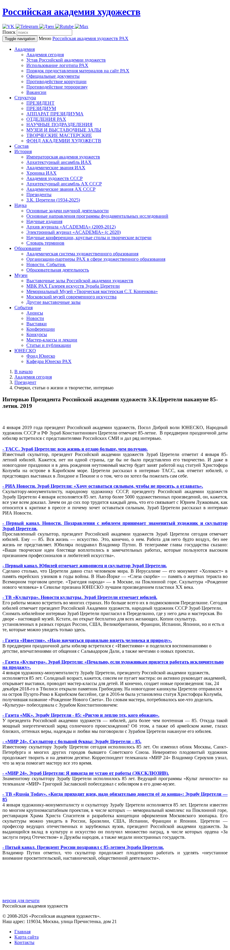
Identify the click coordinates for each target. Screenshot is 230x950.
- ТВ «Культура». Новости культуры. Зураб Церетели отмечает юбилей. (79, 597)
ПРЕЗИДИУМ (41, 108)
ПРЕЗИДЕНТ (40, 103)
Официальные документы (53, 76)
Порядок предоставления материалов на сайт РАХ (77, 70)
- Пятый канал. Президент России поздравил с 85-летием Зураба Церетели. (83, 847)
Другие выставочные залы (53, 302)
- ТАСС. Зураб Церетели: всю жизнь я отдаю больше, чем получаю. (75, 449)
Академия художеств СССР (54, 178)
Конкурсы (36, 334)
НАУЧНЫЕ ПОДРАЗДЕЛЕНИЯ (59, 124)
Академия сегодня (45, 54)
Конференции (40, 329)
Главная (22, 931)
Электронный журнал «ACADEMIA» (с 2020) (73, 232)
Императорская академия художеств (63, 156)
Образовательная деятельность (57, 269)
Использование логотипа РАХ (57, 65)
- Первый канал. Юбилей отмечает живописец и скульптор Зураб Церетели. (84, 565)
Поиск (9, 32)
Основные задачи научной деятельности (67, 210)
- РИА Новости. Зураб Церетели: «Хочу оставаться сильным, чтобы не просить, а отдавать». (102, 486)
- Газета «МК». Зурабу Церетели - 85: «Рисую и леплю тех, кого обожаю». (80, 715)
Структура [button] (25, 97)
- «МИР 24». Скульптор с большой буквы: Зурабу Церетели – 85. (71, 741)
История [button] (23, 151)
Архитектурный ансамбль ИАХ (59, 162)
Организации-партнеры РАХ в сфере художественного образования (95, 259)
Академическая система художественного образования (82, 253)
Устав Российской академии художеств (66, 59)
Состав (21, 146)
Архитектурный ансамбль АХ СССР (64, 183)
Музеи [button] (21, 275)
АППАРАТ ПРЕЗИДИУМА (55, 113)
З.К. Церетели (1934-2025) (53, 199)
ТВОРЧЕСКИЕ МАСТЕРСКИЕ (59, 135)
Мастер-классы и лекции (51, 339)
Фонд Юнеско (40, 356)
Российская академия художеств (71, 11)
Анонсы (34, 312)
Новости (35, 318)
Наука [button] (20, 205)
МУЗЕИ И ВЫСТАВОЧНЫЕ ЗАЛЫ (63, 129)
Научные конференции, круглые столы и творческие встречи (89, 237)
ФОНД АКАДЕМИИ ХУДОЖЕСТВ (63, 140)
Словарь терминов (45, 242)
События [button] (23, 307)
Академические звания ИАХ (55, 167)
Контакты (24, 942)
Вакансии (36, 92)
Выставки (36, 323)
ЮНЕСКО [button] (25, 350)
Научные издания (44, 221)
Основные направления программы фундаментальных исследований (97, 216)
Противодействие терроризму (57, 86)
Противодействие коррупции (56, 81)
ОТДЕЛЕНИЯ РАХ (46, 119)
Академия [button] (24, 49)
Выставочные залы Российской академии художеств (79, 280)
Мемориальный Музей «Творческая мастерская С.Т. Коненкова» (92, 291)
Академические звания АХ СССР (61, 189)
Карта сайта (26, 937)
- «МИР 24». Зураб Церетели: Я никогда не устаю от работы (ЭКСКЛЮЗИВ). (85, 773)
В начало (23, 371)
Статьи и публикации (48, 345)
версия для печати (21, 900)
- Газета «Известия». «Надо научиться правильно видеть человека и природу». (87, 640)
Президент (25, 382)
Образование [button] (27, 248)
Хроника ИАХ (41, 173)
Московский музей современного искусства (71, 296)
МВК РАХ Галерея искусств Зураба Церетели (73, 286)
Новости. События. (46, 264)
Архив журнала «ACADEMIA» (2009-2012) (71, 226)
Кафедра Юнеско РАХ (49, 361)
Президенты (39, 194)
